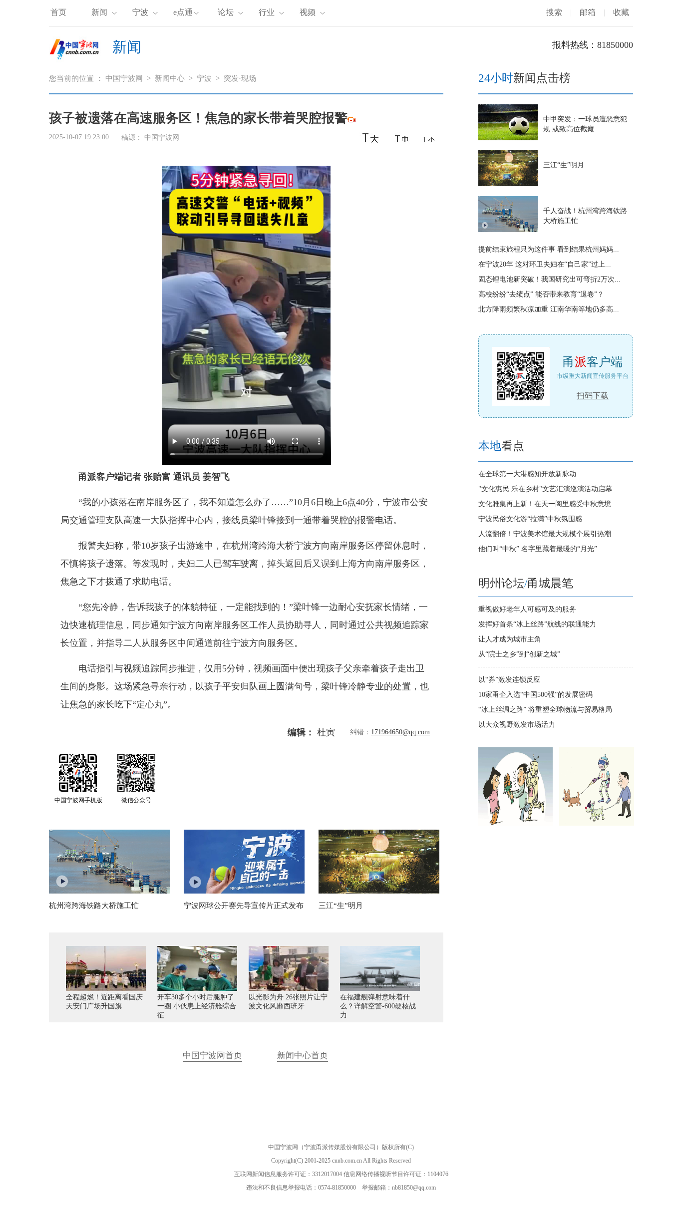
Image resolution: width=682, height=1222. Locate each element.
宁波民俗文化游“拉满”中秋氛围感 (530, 519)
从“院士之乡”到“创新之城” (519, 654)
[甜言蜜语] (515, 823)
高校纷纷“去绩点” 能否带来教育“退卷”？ (541, 294)
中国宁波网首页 (212, 1055)
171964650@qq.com (400, 732)
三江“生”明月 (563, 165)
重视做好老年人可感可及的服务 (527, 609)
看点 (501, 446)
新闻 (99, 12)
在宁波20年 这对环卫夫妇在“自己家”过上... (544, 264)
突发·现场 (240, 78)
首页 (58, 12)
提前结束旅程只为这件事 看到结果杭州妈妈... (548, 249)
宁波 (140, 12)
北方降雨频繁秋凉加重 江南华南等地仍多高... (548, 309)
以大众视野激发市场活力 (516, 724)
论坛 (226, 12)
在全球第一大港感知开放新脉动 (527, 474)
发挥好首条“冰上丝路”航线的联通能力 (537, 624)
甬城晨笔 (550, 583)
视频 (308, 12)
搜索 (554, 12)
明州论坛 (501, 583)
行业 (267, 12)
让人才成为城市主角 (509, 639)
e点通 (183, 12)
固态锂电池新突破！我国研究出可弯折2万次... (549, 279)
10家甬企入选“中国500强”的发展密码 (535, 694)
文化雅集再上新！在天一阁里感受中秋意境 (544, 504)
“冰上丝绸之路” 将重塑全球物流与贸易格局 (545, 709)
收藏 (621, 12)
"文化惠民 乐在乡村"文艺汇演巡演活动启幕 (545, 489)
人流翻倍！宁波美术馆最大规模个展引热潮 (544, 534)
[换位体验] (596, 823)
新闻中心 (170, 78)
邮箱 (588, 12)
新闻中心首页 (302, 1055)
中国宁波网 (124, 78)
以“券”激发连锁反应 (509, 679)
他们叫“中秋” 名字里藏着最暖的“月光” (537, 549)
